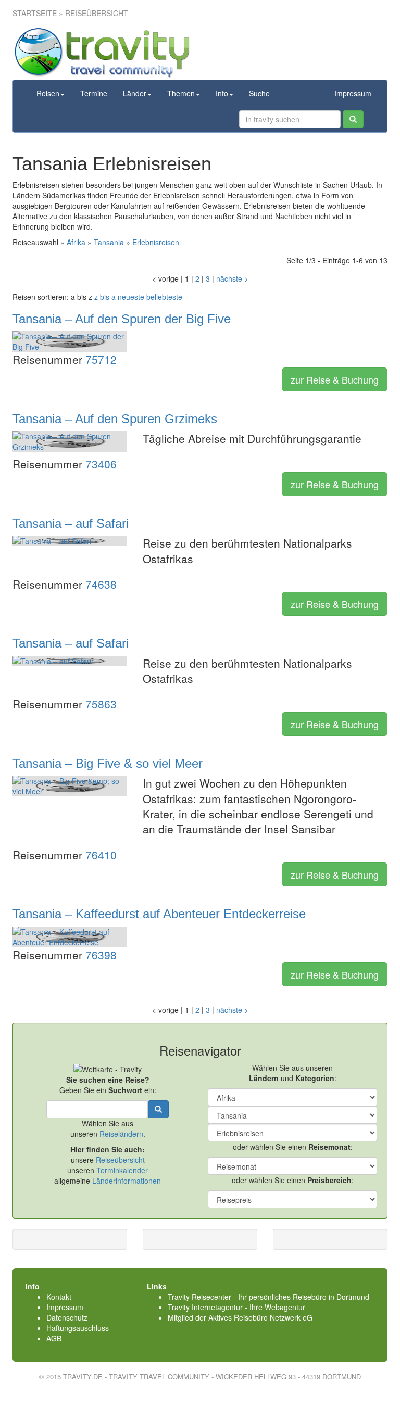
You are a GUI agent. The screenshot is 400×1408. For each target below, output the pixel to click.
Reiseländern (121, 1133)
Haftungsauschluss (77, 1328)
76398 (101, 954)
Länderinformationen (126, 1180)
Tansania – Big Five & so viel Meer (107, 763)
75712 (101, 359)
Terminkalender (122, 1170)
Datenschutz (67, 1317)
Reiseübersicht (120, 1160)
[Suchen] (353, 119)
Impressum (352, 93)
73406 (101, 464)
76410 (101, 854)
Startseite (34, 13)
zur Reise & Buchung (335, 379)
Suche (259, 93)
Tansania (109, 242)
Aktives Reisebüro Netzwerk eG (260, 1317)
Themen (181, 93)
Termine (93, 93)
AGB (53, 1338)
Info (222, 93)
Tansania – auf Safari (70, 523)
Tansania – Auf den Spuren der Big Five (121, 319)
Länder (134, 93)
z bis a (105, 296)
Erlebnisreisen (155, 242)
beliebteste (164, 296)
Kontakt (58, 1296)
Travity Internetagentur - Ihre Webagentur (236, 1307)
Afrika (76, 242)
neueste (131, 296)
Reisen (47, 93)
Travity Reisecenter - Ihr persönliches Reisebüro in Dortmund (268, 1296)
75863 (101, 704)
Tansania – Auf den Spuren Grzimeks (114, 419)
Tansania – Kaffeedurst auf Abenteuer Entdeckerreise (159, 914)
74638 (101, 584)
